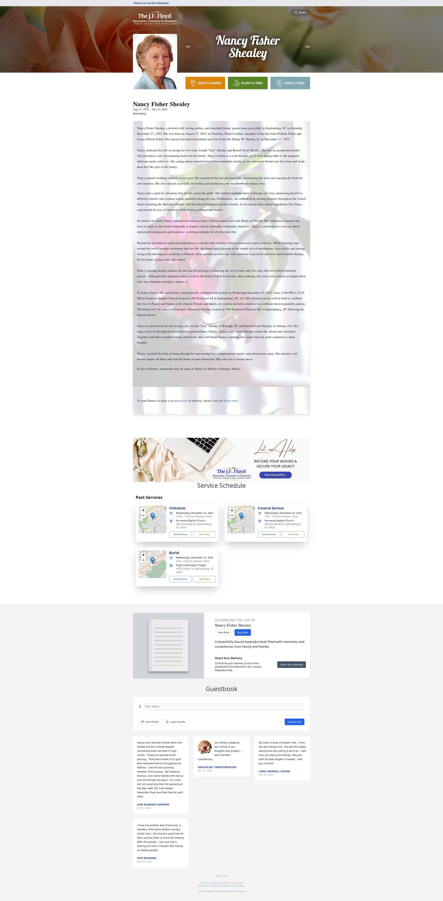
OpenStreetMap (225, 891)
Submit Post (294, 721)
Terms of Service (231, 885)
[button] (152, 516)
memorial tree (179, 400)
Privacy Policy (211, 885)
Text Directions (180, 534)
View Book (223, 632)
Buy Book (242, 632)
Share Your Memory (291, 664)
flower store (231, 400)
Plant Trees (204, 534)
